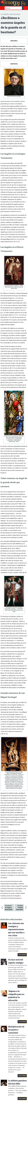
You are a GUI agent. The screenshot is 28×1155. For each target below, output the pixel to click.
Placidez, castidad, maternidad (19, 907)
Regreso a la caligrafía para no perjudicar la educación (16, 996)
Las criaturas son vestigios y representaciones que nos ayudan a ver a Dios (16, 929)
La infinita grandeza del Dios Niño (17, 1082)
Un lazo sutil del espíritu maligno (15, 961)
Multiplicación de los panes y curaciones (16, 1029)
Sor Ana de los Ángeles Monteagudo (9, 907)
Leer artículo (22, 954)
